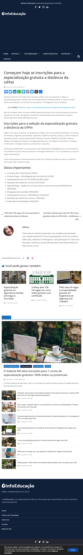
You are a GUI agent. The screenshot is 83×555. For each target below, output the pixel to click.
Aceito (73, 550)
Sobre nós (5, 520)
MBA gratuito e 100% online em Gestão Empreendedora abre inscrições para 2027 (47, 462)
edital (58, 151)
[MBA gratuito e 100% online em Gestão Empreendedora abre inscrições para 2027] (9, 464)
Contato (7, 59)
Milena (23, 87)
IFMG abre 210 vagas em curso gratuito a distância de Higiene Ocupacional (45, 451)
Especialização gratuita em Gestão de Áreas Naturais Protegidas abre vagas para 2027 (47, 429)
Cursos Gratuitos (50, 54)
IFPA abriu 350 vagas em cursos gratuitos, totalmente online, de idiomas (22, 214)
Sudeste (47, 366)
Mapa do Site (6, 529)
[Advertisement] (41, 34)
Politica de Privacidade (10, 515)
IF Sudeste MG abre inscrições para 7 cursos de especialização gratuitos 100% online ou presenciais (36, 373)
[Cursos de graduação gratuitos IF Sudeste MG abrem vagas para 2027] (9, 442)
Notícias (15, 54)
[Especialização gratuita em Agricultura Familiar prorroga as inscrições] (14, 272)
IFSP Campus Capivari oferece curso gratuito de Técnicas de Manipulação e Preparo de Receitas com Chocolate (48, 406)
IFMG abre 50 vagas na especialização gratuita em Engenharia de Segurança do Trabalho (69, 294)
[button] (19, 53)
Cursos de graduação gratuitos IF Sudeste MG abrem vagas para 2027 (43, 440)
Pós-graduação (30, 54)
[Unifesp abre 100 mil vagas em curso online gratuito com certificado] (41, 272)
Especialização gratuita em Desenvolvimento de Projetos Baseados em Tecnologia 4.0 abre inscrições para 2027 (48, 417)
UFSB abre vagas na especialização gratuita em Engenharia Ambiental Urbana (46, 107)
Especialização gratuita (11, 366)
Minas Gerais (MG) (26, 366)
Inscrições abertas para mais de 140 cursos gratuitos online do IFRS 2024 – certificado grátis (61, 216)
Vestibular (65, 54)
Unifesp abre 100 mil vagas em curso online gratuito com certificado (41, 291)
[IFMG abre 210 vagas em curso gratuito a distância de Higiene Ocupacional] (9, 453)
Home (5, 54)
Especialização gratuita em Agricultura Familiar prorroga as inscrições (14, 293)
